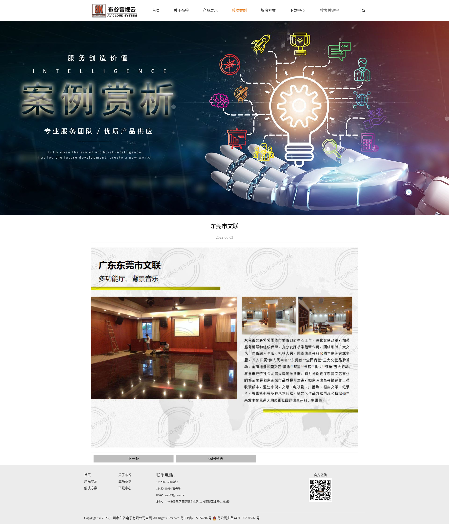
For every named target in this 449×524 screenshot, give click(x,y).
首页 (156, 10)
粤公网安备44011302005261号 (238, 518)
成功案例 (239, 10)
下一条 (133, 459)
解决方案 (268, 10)
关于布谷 (181, 10)
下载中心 (297, 10)
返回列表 (215, 459)
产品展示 (210, 10)
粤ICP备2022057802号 (196, 518)
